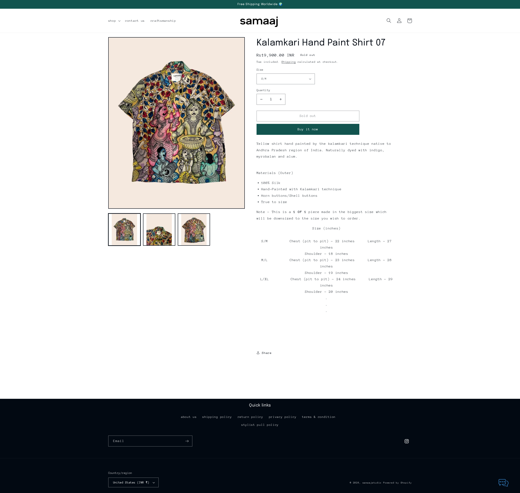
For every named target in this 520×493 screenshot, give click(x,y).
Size (260, 69)
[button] (113, 21)
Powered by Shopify (397, 482)
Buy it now (308, 129)
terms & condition (319, 416)
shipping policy (217, 416)
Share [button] (267, 353)
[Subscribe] (187, 441)
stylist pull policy (260, 424)
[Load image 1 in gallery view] (124, 229)
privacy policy (283, 416)
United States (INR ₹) (131, 482)
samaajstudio (372, 482)
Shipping (289, 61)
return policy (250, 416)
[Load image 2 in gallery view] (159, 229)
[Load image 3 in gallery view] (194, 229)
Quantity (263, 90)
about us (189, 416)
